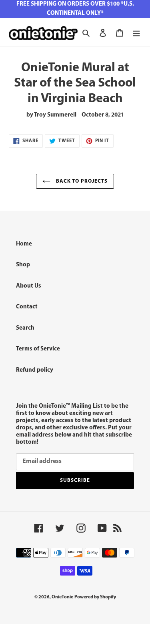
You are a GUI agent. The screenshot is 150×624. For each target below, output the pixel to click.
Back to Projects (81, 181)
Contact (27, 307)
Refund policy (34, 370)
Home (24, 244)
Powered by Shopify (95, 597)
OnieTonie (62, 597)
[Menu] (136, 33)
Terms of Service (38, 349)
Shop (23, 265)
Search (25, 328)
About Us (28, 286)
